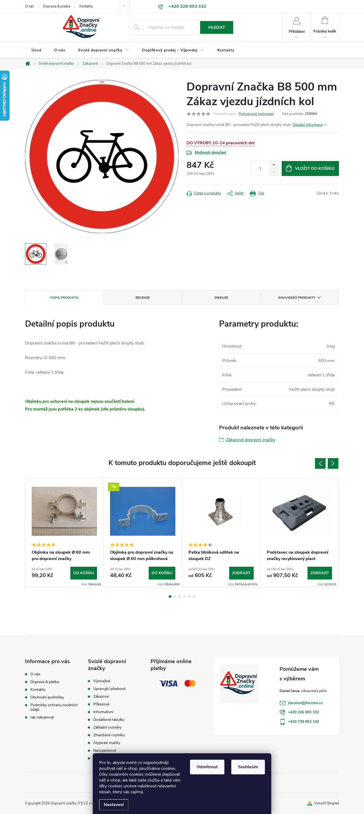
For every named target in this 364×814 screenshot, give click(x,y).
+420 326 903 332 (303, 712)
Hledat (216, 27)
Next (333, 463)
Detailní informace (307, 124)
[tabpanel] (64, 532)
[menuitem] (36, 50)
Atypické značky (106, 743)
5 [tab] (189, 596)
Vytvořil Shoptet (326, 803)
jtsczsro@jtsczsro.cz (305, 702)
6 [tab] (194, 596)
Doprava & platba (56, 6)
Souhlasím (248, 767)
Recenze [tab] (143, 297)
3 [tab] (179, 596)
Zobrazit (241, 572)
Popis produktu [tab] (64, 297)
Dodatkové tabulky (108, 720)
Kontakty (86, 6)
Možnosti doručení (210, 152)
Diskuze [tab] (221, 297)
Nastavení (114, 805)
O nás (29, 6)
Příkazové (101, 704)
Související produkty (296, 297)
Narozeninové (104, 751)
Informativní (103, 712)
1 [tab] (170, 596)
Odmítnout (207, 767)
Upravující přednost (109, 689)
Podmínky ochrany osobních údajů (54, 707)
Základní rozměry (107, 727)
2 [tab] (174, 596)
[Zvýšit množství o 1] (273, 164)
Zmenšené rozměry (109, 735)
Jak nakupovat (42, 717)
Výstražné (101, 681)
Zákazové (101, 696)
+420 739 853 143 (303, 721)
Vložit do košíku (315, 168)
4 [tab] (184, 596)
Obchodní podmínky (47, 697)
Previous (320, 463)
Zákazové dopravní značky (250, 440)
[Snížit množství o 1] (273, 172)
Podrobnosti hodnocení (256, 114)
